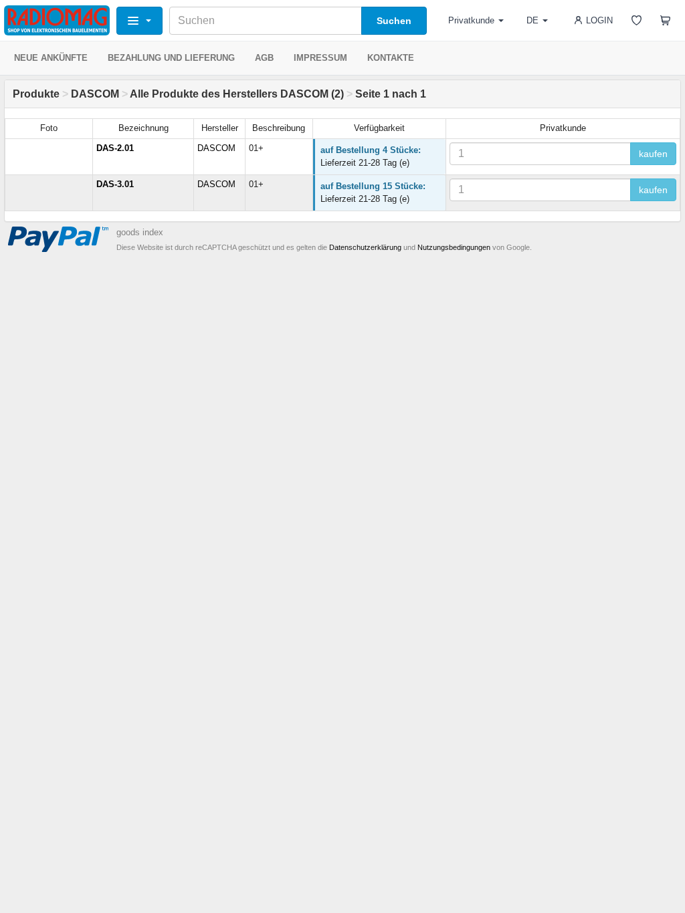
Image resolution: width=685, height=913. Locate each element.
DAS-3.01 (115, 184)
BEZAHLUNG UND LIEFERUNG (171, 58)
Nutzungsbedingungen (453, 247)
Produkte (36, 94)
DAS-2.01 (115, 148)
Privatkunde (471, 20)
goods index (139, 232)
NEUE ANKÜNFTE (51, 58)
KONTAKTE (390, 58)
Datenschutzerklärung (365, 247)
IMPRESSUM (320, 58)
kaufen (653, 153)
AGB (264, 58)
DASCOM (95, 94)
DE (532, 20)
